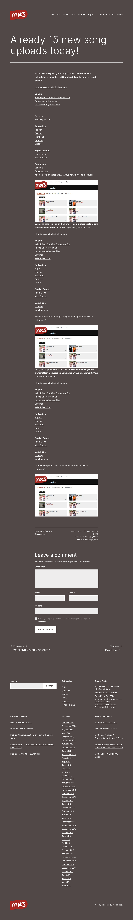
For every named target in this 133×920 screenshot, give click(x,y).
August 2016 (67, 815)
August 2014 (67, 871)
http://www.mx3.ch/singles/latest (51, 87)
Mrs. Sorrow (41, 157)
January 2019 (68, 783)
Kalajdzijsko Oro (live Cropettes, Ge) (52, 97)
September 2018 (69, 797)
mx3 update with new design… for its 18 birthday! (108, 700)
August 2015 (67, 832)
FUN (64, 687)
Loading (39, 167)
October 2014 (68, 864)
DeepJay (39, 140)
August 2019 (67, 758)
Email (71, 593)
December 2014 (69, 857)
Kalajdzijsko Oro (42, 119)
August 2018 (67, 800)
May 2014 (66, 882)
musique (80, 540)
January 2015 (68, 854)
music (90, 537)
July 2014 (66, 875)
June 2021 (66, 751)
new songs (89, 540)
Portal (120, 14)
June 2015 (66, 836)
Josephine (41, 534)
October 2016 (68, 811)
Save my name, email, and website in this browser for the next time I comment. (65, 620)
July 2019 (66, 761)
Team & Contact (106, 14)
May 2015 (66, 839)
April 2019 (66, 772)
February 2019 (68, 779)
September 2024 (69, 726)
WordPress (117, 905)
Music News (69, 14)
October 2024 (68, 722)
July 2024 (66, 733)
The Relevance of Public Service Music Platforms (105, 706)
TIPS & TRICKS (68, 705)
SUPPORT (66, 701)
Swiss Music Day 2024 (105, 696)
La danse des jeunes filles (47, 104)
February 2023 (68, 747)
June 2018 (66, 804)
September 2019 (69, 754)
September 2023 (69, 740)
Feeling (38, 133)
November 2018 (69, 790)
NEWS (95, 534)
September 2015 (69, 829)
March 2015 (67, 847)
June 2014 (66, 878)
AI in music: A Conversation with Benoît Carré (107, 688)
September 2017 (69, 808)
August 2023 (67, 744)
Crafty (38, 144)
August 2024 (67, 730)
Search (13, 681)
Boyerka (39, 116)
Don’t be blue (41, 171)
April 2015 (66, 843)
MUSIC (95, 531)
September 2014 (69, 868)
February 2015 (68, 850)
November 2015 (69, 825)
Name (38, 593)
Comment (40, 567)
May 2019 (66, 768)
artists (84, 537)
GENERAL (87, 531)
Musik (95, 537)
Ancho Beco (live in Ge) (46, 101)
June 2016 (66, 818)
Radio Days (40, 154)
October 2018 (68, 793)
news (96, 540)
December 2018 (69, 786)
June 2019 (66, 765)
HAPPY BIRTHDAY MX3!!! (106, 693)
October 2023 (68, 737)
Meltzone (39, 137)
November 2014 (69, 861)
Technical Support (87, 14)
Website (38, 606)
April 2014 (66, 886)
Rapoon (38, 130)
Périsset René (16, 744)
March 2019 (67, 776)
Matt (12, 722)
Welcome (55, 14)
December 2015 (69, 822)
